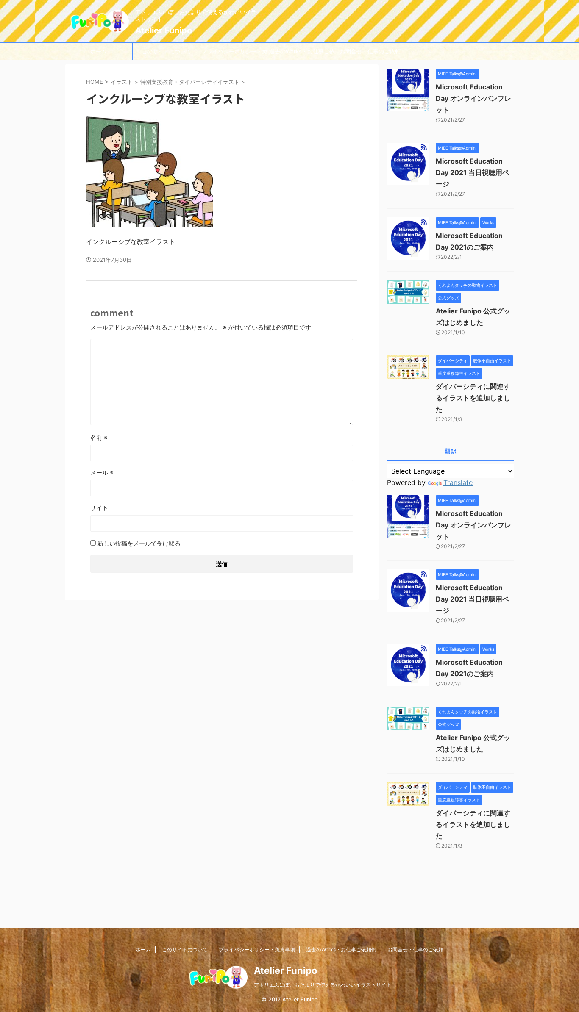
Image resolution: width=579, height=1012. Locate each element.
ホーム (98, 51)
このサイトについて (166, 51)
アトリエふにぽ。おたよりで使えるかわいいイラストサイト (322, 985)
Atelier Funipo (163, 30)
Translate (458, 482)
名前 (99, 437)
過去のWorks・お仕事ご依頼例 (302, 54)
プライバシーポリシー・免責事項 (234, 54)
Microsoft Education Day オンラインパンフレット (473, 98)
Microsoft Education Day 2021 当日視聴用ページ (472, 172)
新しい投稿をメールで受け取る (139, 543)
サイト (99, 507)
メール (102, 472)
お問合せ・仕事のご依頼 (370, 51)
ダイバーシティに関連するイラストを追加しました (473, 397)
